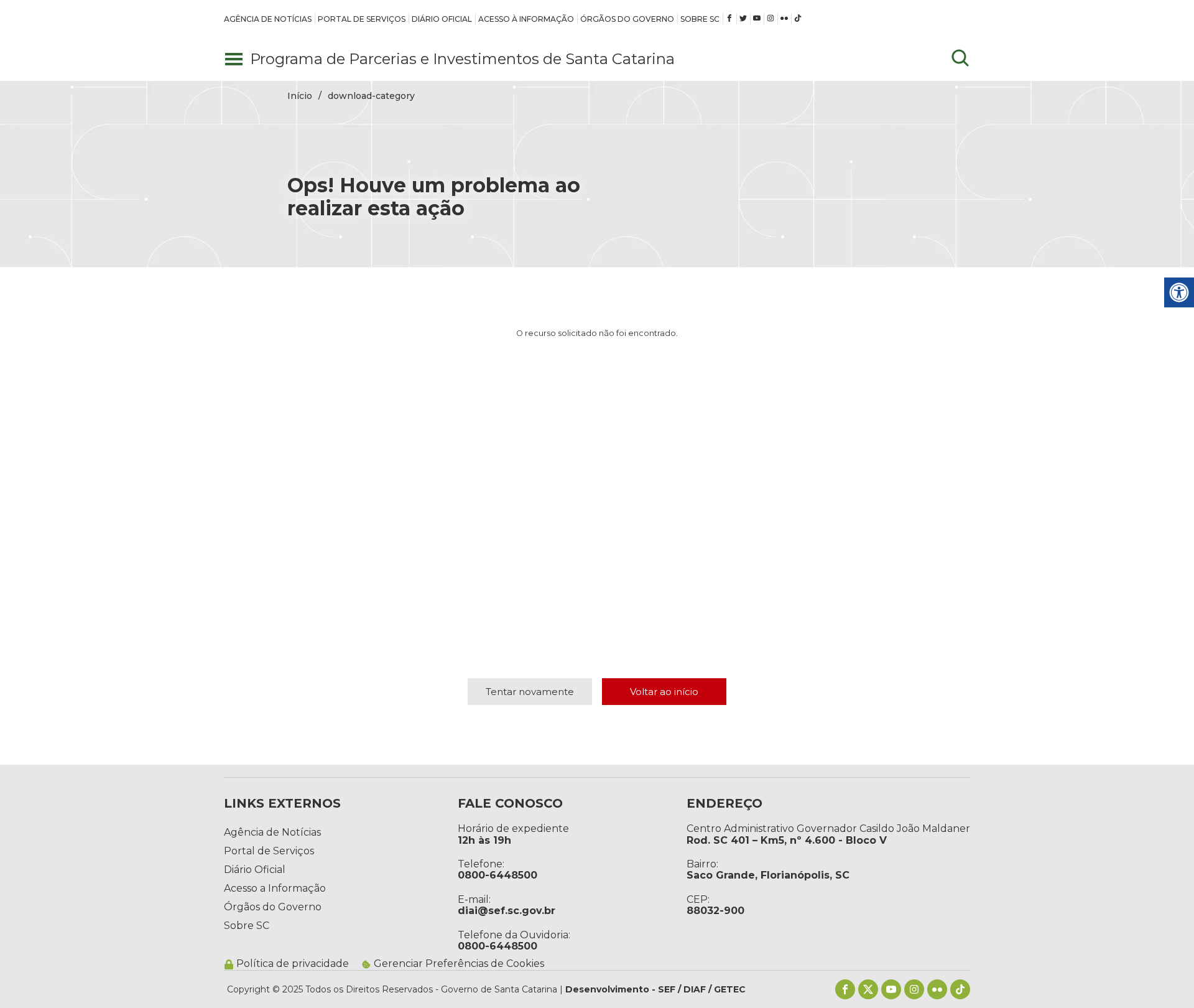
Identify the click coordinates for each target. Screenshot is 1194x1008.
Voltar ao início (664, 692)
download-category (371, 95)
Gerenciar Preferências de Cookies (459, 963)
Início (299, 95)
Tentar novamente (530, 692)
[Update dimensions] (960, 59)
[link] (268, 18)
